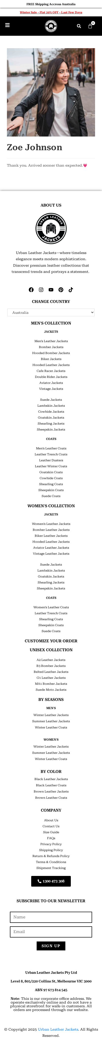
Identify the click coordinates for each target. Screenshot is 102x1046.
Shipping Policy (51, 850)
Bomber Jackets (51, 347)
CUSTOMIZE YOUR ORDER (51, 641)
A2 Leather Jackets (51, 660)
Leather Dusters (51, 460)
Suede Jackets (51, 399)
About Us (51, 820)
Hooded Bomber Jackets (51, 353)
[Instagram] (41, 290)
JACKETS (51, 331)
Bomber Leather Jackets (51, 530)
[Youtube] (51, 290)
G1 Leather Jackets (51, 678)
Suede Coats (51, 496)
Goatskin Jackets (51, 417)
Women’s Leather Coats (51, 607)
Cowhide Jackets (51, 411)
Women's (51, 739)
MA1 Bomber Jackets (51, 683)
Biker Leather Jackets (51, 536)
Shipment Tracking (51, 868)
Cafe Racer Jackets (51, 371)
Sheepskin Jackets (51, 429)
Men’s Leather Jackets (51, 341)
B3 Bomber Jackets (51, 666)
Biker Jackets (51, 359)
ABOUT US (51, 205)
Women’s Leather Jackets (51, 524)
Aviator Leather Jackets (51, 547)
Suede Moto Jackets (51, 689)
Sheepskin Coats (51, 490)
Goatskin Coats (51, 472)
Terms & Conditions (51, 862)
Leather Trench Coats (51, 454)
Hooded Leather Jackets (51, 365)
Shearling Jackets (51, 423)
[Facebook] (31, 290)
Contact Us (51, 826)
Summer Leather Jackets (51, 721)
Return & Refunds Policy (51, 856)
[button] (79, 26)
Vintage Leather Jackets (51, 553)
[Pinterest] (61, 290)
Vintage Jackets (51, 389)
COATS (51, 439)
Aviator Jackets (51, 383)
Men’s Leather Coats (51, 448)
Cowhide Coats (51, 478)
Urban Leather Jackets (58, 1029)
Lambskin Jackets (51, 405)
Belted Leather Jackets (51, 672)
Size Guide (51, 832)
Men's (51, 708)
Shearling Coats (51, 484)
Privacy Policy (51, 844)
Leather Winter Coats (51, 466)
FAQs (51, 838)
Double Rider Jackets (51, 377)
